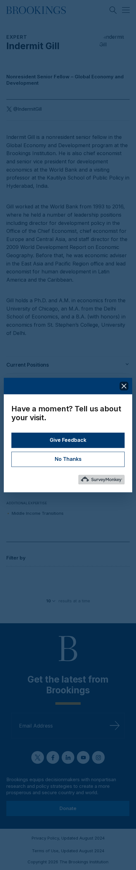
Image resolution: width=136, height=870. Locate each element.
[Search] (113, 10)
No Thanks (68, 459)
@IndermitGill (27, 109)
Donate (68, 808)
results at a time (74, 600)
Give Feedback (68, 440)
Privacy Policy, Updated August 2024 (68, 838)
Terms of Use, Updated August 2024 (68, 850)
